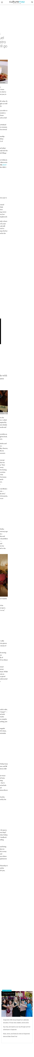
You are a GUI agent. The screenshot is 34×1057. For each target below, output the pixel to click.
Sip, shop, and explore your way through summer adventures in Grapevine (16, 1028)
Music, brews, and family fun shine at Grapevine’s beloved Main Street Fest (16, 1035)
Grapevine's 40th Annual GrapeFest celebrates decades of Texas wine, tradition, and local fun (16, 1021)
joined (4, 165)
